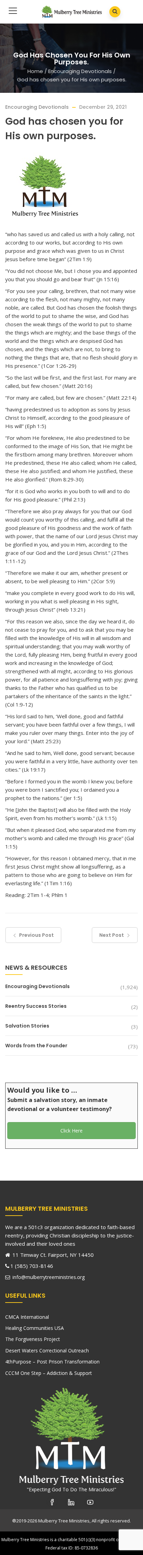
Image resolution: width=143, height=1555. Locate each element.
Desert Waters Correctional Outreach (47, 1350)
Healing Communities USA (34, 1328)
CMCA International (27, 1317)
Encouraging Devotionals (80, 71)
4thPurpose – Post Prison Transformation (52, 1361)
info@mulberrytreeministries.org (48, 1277)
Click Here (71, 1130)
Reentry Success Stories (36, 1006)
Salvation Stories (27, 1025)
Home (35, 71)
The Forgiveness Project (32, 1339)
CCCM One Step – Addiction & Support (48, 1373)
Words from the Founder (36, 1045)
